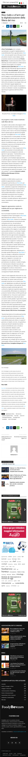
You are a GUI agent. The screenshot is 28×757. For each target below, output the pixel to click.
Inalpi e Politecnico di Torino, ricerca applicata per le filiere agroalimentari (18, 476)
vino (18, 585)
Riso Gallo (20, 66)
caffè (10, 561)
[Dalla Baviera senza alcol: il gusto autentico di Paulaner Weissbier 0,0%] (5, 657)
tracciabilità (4, 419)
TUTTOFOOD (13, 585)
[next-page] (5, 489)
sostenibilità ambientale (6, 417)
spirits (3, 585)
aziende (19, 556)
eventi (23, 564)
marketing (3, 574)
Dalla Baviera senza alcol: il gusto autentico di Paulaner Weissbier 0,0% (17, 657)
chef (14, 561)
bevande (9, 559)
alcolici (10, 556)
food (13, 566)
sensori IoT (22, 415)
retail (19, 580)
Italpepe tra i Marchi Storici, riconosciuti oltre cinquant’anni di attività (18, 469)
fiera (10, 566)
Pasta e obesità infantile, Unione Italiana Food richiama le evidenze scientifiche (18, 638)
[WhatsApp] (18, 26)
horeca (5, 571)
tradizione (8, 585)
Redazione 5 (5, 22)
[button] (4, 7)
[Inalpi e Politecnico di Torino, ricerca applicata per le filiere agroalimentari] (5, 476)
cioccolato (19, 561)
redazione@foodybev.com (19, 731)
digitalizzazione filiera (10, 413)
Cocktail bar (10, 564)
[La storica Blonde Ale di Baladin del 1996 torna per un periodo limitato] (5, 672)
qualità (15, 580)
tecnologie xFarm (16, 417)
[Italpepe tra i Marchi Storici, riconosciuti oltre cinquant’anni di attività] (5, 469)
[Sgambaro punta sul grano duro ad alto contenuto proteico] (5, 484)
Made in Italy (20, 572)
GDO (14, 569)
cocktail (4, 564)
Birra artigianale (4, 561)
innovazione (13, 572)
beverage (14, 559)
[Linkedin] (7, 26)
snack (13, 583)
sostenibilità (19, 583)
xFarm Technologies (12, 419)
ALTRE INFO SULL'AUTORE (8, 464)
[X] (14, 26)
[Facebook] (11, 26)
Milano (13, 574)
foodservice (6, 569)
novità (2, 580)
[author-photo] (14, 452)
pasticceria (10, 580)
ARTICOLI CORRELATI (7, 462)
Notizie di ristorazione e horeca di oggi (11, 577)
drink (19, 564)
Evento (3, 566)
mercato (9, 574)
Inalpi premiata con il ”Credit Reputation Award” (6, 438)
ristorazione (6, 583)
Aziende (7, 10)
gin (17, 569)
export (7, 566)
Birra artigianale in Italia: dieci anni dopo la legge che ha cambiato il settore (17, 630)
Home (2, 10)
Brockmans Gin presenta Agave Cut (20, 437)
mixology (19, 574)
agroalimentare (4, 556)
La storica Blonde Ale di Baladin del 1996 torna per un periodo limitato (18, 672)
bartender (4, 559)
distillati (15, 564)
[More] (21, 26)
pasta (6, 580)
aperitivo (14, 556)
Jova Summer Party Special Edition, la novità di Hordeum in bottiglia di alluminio (17, 665)
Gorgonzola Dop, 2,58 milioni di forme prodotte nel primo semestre (17, 645)
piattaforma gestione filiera (7, 415)
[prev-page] (2, 489)
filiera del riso (18, 413)
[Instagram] (12, 742)
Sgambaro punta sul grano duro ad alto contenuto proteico (17, 483)
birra (19, 559)
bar (23, 556)
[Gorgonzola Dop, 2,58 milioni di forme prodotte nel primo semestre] (5, 645)
